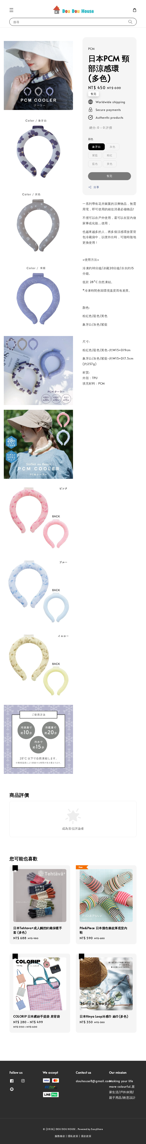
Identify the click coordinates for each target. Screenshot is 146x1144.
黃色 (110, 164)
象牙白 (96, 146)
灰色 (112, 146)
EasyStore (97, 1129)
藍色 (95, 164)
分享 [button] (96, 187)
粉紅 (110, 155)
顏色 (90, 139)
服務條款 (60, 1136)
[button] (11, 10)
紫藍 (95, 155)
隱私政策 (73, 1136)
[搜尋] (130, 21)
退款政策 (86, 1136)
